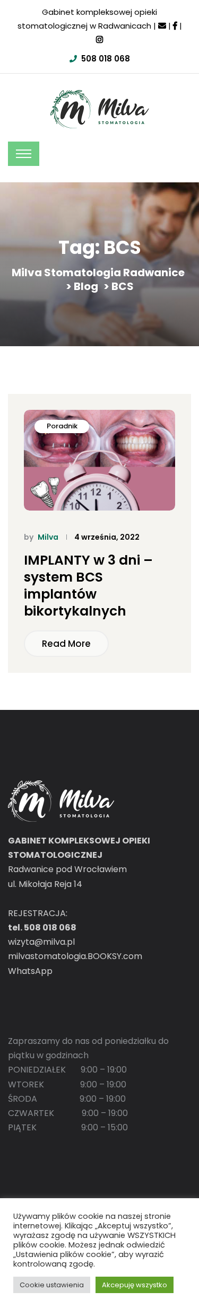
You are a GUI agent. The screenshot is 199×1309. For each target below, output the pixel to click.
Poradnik (62, 426)
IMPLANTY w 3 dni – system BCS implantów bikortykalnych (88, 586)
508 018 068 (105, 58)
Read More (66, 643)
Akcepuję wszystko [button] (134, 1285)
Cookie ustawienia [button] (52, 1285)
